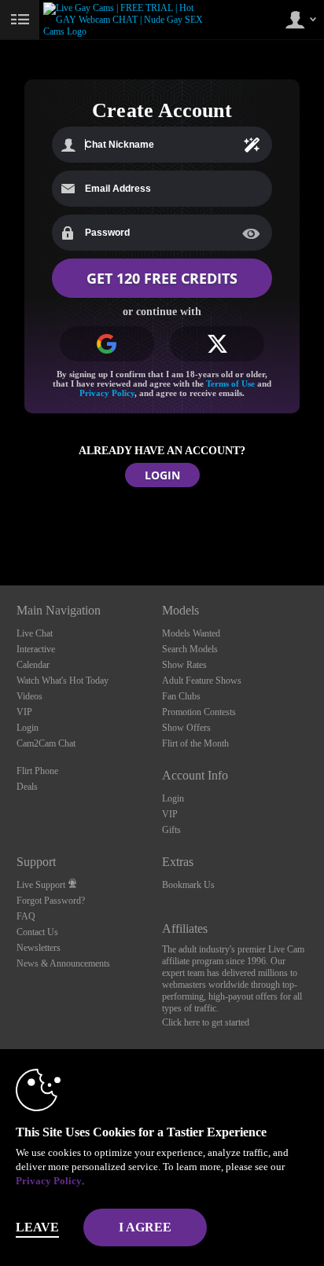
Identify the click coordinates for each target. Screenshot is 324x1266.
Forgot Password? (51, 900)
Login (28, 727)
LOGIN (162, 475)
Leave (37, 1227)
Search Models (190, 649)
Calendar (33, 664)
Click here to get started (205, 1022)
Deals (27, 786)
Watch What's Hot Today (63, 680)
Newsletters (39, 947)
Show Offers (186, 727)
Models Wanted (191, 633)
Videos (29, 696)
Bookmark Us (188, 884)
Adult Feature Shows (201, 680)
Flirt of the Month (195, 743)
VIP (24, 711)
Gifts (171, 829)
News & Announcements (63, 963)
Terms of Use (230, 383)
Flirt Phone (37, 770)
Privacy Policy (106, 393)
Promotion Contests (199, 711)
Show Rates (184, 664)
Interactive (36, 649)
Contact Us (37, 932)
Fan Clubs (181, 696)
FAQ (26, 916)
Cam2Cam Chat (46, 743)
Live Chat (35, 633)
